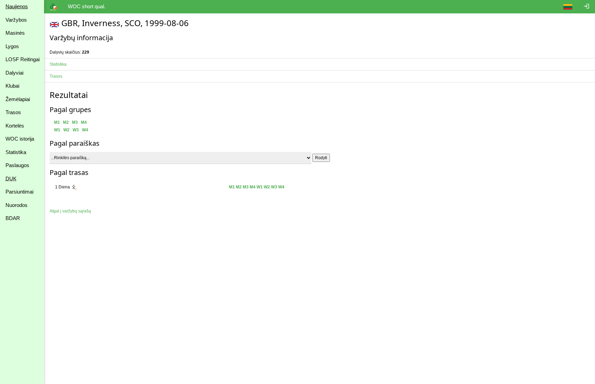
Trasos (13, 112)
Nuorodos (17, 205)
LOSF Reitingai (23, 59)
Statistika (16, 152)
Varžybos (16, 20)
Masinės (15, 33)
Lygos (12, 46)
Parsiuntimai (19, 192)
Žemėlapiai (18, 99)
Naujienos (17, 6)
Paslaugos (17, 165)
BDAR (13, 218)
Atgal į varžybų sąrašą (70, 211)
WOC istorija (20, 139)
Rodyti (321, 157)
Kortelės (15, 126)
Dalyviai (14, 73)
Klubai (12, 86)
